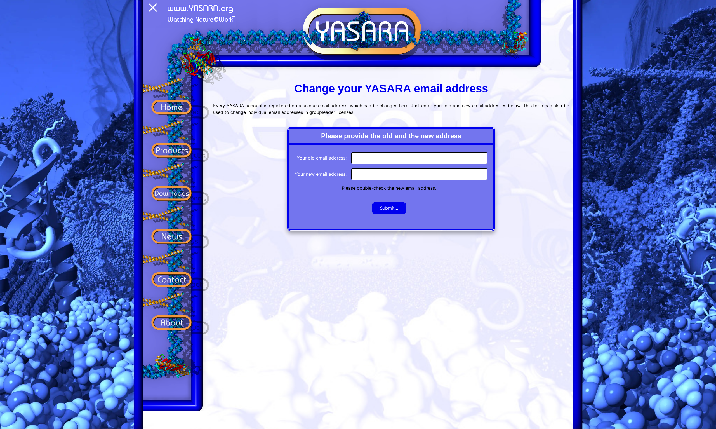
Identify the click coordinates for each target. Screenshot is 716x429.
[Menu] (152, 8)
